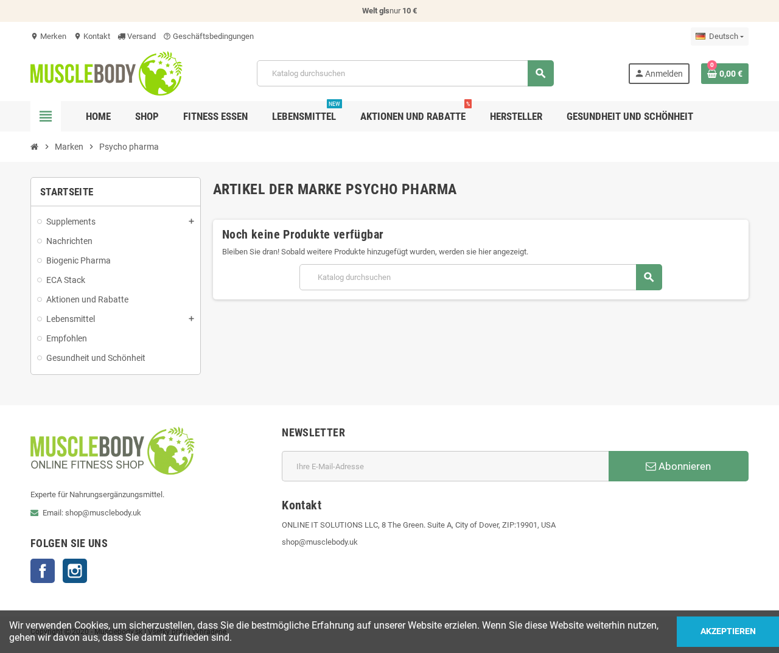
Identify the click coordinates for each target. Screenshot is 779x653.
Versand (140, 36)
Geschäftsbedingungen (208, 36)
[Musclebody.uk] (106, 72)
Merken (48, 36)
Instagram (75, 571)
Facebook (42, 571)
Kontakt (92, 36)
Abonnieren (683, 466)
